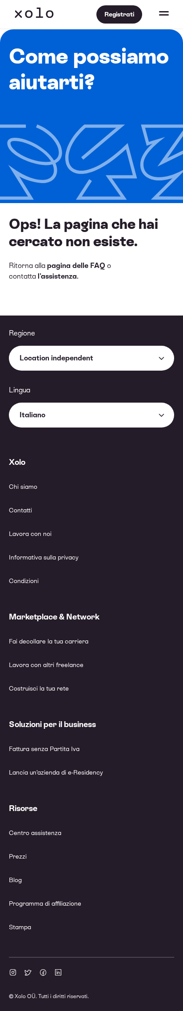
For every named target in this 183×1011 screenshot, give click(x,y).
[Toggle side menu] (155, 14)
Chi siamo (23, 486)
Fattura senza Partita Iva (44, 748)
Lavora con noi (30, 533)
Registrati (119, 14)
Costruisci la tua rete (39, 688)
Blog (15, 879)
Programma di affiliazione (45, 903)
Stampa (20, 927)
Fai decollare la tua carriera (48, 641)
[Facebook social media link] (43, 973)
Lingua (19, 390)
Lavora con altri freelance (46, 664)
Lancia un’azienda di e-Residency (56, 772)
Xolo (34, 14)
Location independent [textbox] (56, 358)
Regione (22, 333)
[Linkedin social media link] (58, 973)
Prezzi (18, 856)
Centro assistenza (35, 832)
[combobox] (91, 358)
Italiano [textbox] (32, 415)
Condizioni (24, 580)
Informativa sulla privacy (44, 557)
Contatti (20, 510)
